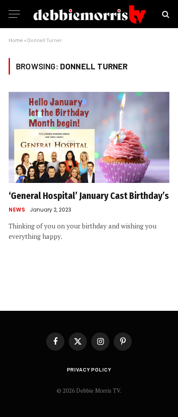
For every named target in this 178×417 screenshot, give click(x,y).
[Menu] (14, 14)
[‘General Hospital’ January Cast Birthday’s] (89, 137)
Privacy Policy (89, 369)
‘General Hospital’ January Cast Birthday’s (89, 196)
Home (16, 40)
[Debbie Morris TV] (90, 14)
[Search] (164, 14)
